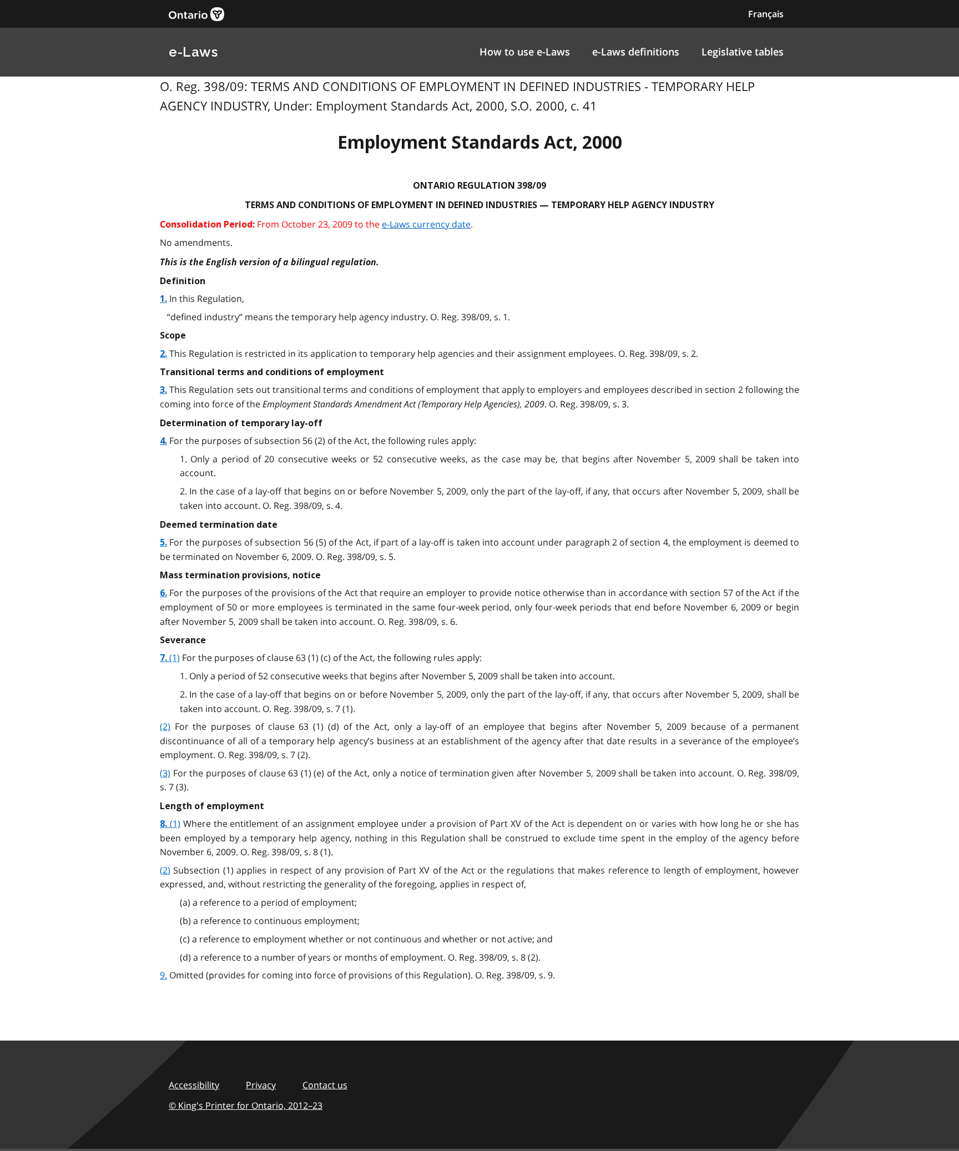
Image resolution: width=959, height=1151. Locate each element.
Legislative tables (742, 51)
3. (163, 390)
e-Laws (193, 52)
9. (163, 975)
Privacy (261, 1085)
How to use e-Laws (525, 51)
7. (164, 658)
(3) (165, 773)
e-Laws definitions (635, 51)
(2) (165, 726)
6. (163, 593)
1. (163, 299)
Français (766, 14)
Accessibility (194, 1085)
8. (165, 824)
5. (163, 542)
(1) (174, 658)
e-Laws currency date (426, 224)
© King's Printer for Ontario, (245, 1105)
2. (163, 354)
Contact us (324, 1085)
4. (163, 441)
